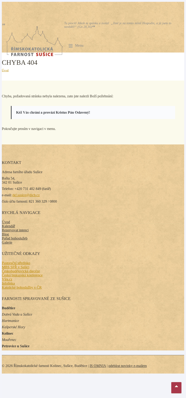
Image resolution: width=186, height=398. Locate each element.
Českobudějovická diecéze (21, 271)
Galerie (7, 242)
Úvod (5, 70)
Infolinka (8, 283)
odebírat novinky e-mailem (127, 366)
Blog (5, 234)
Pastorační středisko (16, 263)
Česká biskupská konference (22, 275)
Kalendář (8, 226)
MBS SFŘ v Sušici (15, 267)
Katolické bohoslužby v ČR (22, 287)
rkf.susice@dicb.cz (26, 195)
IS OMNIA (98, 366)
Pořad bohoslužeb (14, 238)
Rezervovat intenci (15, 230)
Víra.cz (7, 279)
